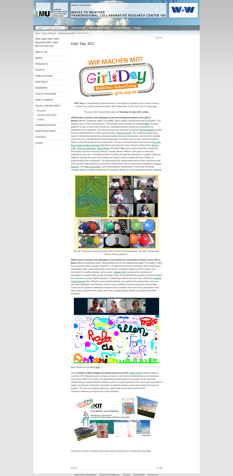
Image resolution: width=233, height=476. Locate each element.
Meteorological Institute (99, 28)
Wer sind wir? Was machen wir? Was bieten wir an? (47, 42)
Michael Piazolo (124, 133)
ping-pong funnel (93, 167)
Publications (43, 76)
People (40, 70)
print (160, 38)
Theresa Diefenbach (86, 148)
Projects (41, 64)
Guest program (45, 93)
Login (39, 143)
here (155, 106)
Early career (44, 99)
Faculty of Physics (122, 28)
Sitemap (137, 28)
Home (37, 33)
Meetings (41, 81)
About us (41, 52)
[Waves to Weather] (116, 24)
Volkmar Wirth (119, 272)
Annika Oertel (135, 373)
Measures (41, 110)
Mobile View (153, 475)
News (38, 58)
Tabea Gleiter (103, 148)
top (158, 468)
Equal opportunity (49, 33)
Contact (40, 119)
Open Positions (45, 131)
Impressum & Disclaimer (85, 475)
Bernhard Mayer (147, 130)
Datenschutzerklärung (110, 475)
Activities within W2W (66, 33)
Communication (45, 125)
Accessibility (139, 475)
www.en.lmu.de (79, 28)
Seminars (41, 87)
